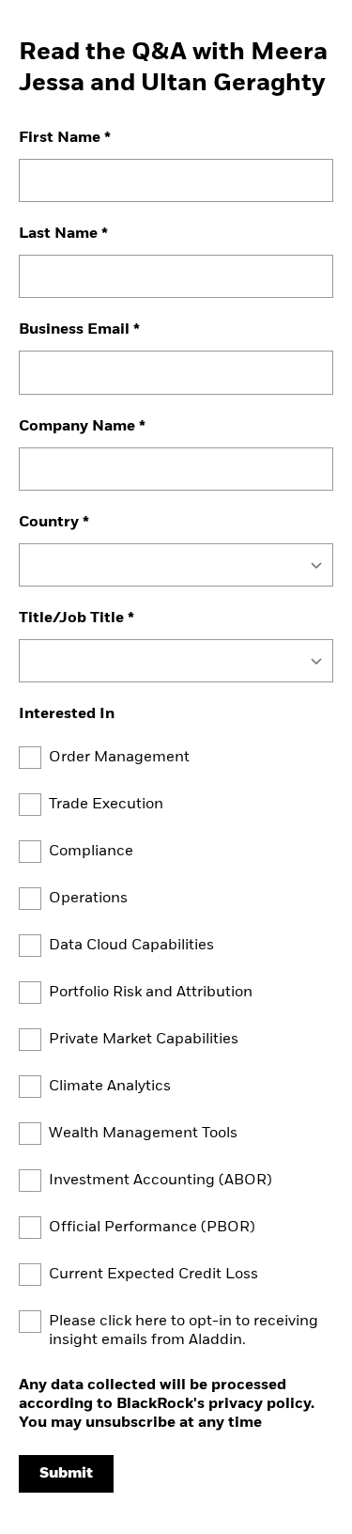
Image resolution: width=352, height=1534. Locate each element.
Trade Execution (106, 804)
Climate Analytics (110, 1086)
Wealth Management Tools (143, 1133)
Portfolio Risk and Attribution (151, 992)
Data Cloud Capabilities (131, 945)
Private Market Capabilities (143, 1039)
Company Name (77, 426)
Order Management (119, 757)
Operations (88, 898)
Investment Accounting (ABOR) (160, 1180)
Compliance (91, 851)
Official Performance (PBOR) (152, 1227)
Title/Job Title (71, 618)
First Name (59, 138)
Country (49, 522)
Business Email (74, 329)
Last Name (58, 234)
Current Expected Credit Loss (153, 1274)
